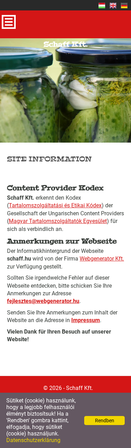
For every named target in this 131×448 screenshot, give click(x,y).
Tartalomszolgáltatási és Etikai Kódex (55, 205)
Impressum (85, 320)
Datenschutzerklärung (33, 440)
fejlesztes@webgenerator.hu (43, 301)
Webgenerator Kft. (102, 258)
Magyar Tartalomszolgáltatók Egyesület (58, 221)
